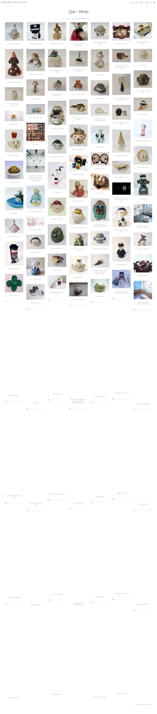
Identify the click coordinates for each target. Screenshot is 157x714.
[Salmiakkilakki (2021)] (14, 253)
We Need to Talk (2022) (35, 229)
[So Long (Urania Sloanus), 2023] (143, 79)
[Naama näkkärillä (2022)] (121, 167)
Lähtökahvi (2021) (78, 277)
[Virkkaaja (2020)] (121, 444)
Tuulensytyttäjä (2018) (14, 597)
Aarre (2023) (35, 144)
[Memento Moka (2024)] (121, 31)
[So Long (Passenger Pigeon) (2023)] (121, 112)
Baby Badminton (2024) (14, 43)
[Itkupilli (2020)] (57, 344)
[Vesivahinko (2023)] (35, 87)
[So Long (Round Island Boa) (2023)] (78, 107)
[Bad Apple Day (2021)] (78, 289)
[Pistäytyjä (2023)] (14, 115)
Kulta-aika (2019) (143, 504)
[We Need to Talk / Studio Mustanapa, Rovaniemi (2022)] (121, 188)
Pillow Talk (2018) (57, 594)
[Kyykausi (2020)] (100, 447)
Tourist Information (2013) (143, 704)
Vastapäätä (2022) (100, 168)
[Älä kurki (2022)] (57, 175)
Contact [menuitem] (147, 2)
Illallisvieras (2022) (36, 211)
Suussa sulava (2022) (143, 167)
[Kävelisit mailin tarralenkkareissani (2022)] (100, 209)
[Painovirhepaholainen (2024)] (143, 30)
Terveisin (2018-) (100, 596)
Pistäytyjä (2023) (14, 124)
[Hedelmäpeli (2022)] (14, 225)
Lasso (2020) (35, 403)
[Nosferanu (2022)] (14, 140)
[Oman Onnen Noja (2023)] (35, 109)
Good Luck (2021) (14, 295)
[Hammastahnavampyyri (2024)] (100, 30)
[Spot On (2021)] (100, 286)
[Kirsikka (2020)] (35, 292)
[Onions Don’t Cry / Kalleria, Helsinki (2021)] (143, 290)
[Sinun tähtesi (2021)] (35, 266)
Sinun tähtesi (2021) (35, 279)
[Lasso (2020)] (35, 354)
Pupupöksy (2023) (100, 147)
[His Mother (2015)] (35, 555)
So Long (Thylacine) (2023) (35, 74)
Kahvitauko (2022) (14, 182)
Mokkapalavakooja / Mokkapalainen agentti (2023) (121, 67)
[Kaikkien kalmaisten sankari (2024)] (78, 31)
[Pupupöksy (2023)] (100, 134)
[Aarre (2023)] (35, 132)
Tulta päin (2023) (143, 114)
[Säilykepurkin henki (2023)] (143, 128)
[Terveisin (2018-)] (100, 547)
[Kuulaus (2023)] (100, 60)
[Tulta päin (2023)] (143, 104)
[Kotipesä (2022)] (100, 182)
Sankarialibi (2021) (121, 264)
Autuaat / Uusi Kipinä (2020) (57, 494)
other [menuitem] (88, 18)
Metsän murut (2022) (57, 248)
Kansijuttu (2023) (100, 98)
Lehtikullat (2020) (100, 396)
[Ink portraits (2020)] (78, 453)
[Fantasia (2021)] (57, 260)
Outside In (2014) (57, 694)
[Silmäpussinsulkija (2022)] (57, 144)
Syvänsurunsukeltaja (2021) (100, 248)
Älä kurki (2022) (57, 192)
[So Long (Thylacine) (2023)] (35, 60)
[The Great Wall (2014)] (100, 648)
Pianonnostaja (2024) (35, 43)
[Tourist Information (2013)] (143, 655)
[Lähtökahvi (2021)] (78, 265)
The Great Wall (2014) (100, 697)
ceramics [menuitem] (68, 18)
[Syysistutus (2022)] (78, 188)
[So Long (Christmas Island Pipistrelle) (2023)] (121, 84)
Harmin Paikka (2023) (78, 94)
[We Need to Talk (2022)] (35, 221)
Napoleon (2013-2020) (14, 697)
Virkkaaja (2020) (121, 493)
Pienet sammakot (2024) (78, 149)
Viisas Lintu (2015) (121, 693)
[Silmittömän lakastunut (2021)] (78, 239)
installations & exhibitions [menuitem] (80, 18)
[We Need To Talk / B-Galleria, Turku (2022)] (143, 213)
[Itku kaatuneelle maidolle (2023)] (14, 94)
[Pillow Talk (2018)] (57, 545)
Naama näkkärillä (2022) (121, 177)
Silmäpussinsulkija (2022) (57, 156)
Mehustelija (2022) (78, 174)
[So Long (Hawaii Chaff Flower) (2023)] (78, 58)
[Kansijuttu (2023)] (100, 87)
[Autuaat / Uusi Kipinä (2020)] (57, 445)
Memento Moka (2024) (121, 43)
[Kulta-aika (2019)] (143, 455)
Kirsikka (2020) (35, 302)
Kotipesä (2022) (100, 193)
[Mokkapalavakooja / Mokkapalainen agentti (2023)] (121, 55)
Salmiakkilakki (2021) (14, 268)
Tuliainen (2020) (14, 395)
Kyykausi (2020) (100, 496)
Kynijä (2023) (142, 65)
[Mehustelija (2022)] (78, 163)
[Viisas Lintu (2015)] (121, 644)
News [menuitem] (132, 2)
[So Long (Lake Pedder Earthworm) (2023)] (100, 109)
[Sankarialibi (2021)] (121, 249)
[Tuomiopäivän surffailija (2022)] (57, 282)
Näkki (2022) (14, 213)
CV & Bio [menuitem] (141, 2)
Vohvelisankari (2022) (121, 155)
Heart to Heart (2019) (121, 593)
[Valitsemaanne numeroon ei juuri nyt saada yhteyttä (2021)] (100, 260)
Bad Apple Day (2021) (78, 299)
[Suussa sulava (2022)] (143, 155)
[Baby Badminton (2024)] (14, 31)
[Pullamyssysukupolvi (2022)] (78, 215)
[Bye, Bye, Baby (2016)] (143, 555)
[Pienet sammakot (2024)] (78, 135)
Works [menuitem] (136, 2)
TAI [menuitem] (151, 2)
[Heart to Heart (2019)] (121, 544)
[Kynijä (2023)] (143, 55)
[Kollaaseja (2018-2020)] (121, 344)
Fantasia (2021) (57, 270)
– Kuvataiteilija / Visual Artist (14, 2)
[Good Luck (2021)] (14, 283)
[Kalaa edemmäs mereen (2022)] (121, 216)
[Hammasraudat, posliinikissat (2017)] (78, 554)
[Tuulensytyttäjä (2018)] (14, 548)
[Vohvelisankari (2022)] (121, 141)
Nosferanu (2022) (14, 155)
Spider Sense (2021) (143, 275)
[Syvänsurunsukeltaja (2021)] (100, 238)
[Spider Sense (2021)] (143, 263)
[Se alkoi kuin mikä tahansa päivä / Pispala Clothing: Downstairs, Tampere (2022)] (35, 161)
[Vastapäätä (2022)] (100, 158)
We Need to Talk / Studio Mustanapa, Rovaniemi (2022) (121, 199)
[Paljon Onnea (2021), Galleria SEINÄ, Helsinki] (121, 279)
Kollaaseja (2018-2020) (121, 393)
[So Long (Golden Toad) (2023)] (57, 58)
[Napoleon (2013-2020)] (14, 648)
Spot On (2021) (100, 296)
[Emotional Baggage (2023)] (14, 64)
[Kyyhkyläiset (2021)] (143, 239)
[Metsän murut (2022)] (57, 234)
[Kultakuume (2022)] (57, 206)
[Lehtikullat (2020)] (100, 347)
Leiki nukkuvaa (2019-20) (143, 404)
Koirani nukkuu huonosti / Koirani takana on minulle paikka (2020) (78, 401)
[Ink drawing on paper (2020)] (35, 454)
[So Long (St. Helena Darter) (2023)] (57, 84)
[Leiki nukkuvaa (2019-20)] (143, 355)
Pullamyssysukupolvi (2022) (78, 227)
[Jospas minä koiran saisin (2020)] (14, 446)
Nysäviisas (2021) (35, 252)
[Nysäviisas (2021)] (35, 242)
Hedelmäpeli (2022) (14, 236)
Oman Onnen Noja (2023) (35, 117)
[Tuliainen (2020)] (14, 346)
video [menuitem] (72, 18)
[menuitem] (153, 2)
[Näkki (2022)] (14, 198)
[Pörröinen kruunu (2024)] (57, 31)
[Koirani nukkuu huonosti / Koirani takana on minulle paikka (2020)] (78, 350)
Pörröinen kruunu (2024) (57, 43)
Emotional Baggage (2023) (14, 82)
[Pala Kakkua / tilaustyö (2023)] (57, 113)
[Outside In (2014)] (57, 645)
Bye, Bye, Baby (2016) (142, 604)
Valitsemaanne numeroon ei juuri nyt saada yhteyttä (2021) (100, 272)
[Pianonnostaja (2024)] (35, 31)
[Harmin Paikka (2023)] (78, 83)
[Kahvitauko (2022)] (14, 169)
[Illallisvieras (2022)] (35, 197)
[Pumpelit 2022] (143, 184)
